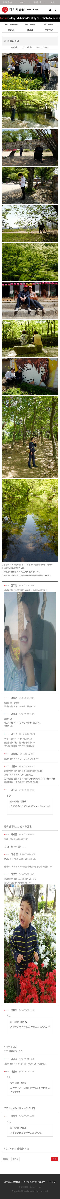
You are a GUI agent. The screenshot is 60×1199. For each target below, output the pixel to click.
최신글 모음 (37, 2)
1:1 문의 (52, 1182)
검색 (52, 2)
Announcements (11, 24)
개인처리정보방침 (12, 1182)
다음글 (5, 1159)
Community (30, 24)
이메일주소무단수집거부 (34, 1182)
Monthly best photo (38, 18)
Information (49, 24)
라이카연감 (49, 29)
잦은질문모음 (7, 2)
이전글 (15, 1159)
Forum (4, 18)
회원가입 (50, 10)
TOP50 (22, 2)
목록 (54, 1158)
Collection (54, 18)
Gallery (11, 18)
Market (30, 29)
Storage (11, 29)
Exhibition (21, 18)
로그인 (55, 10)
